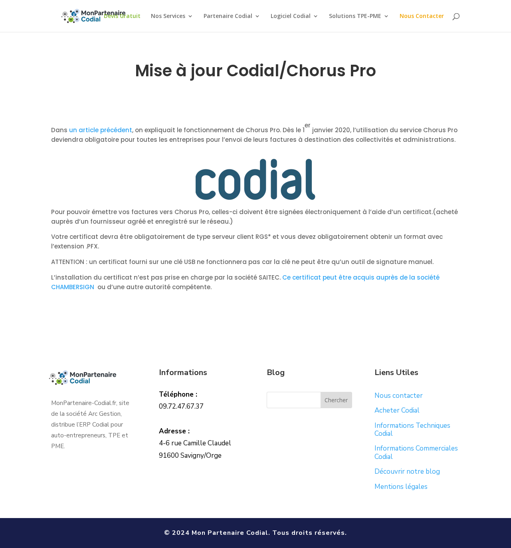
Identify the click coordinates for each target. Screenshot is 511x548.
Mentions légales (401, 486)
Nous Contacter (422, 16)
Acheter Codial (397, 410)
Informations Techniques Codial (412, 429)
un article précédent (100, 130)
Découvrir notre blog (407, 471)
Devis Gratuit (122, 16)
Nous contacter (398, 395)
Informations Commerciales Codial (416, 452)
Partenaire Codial (228, 16)
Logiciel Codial (291, 16)
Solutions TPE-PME (355, 16)
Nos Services (168, 16)
